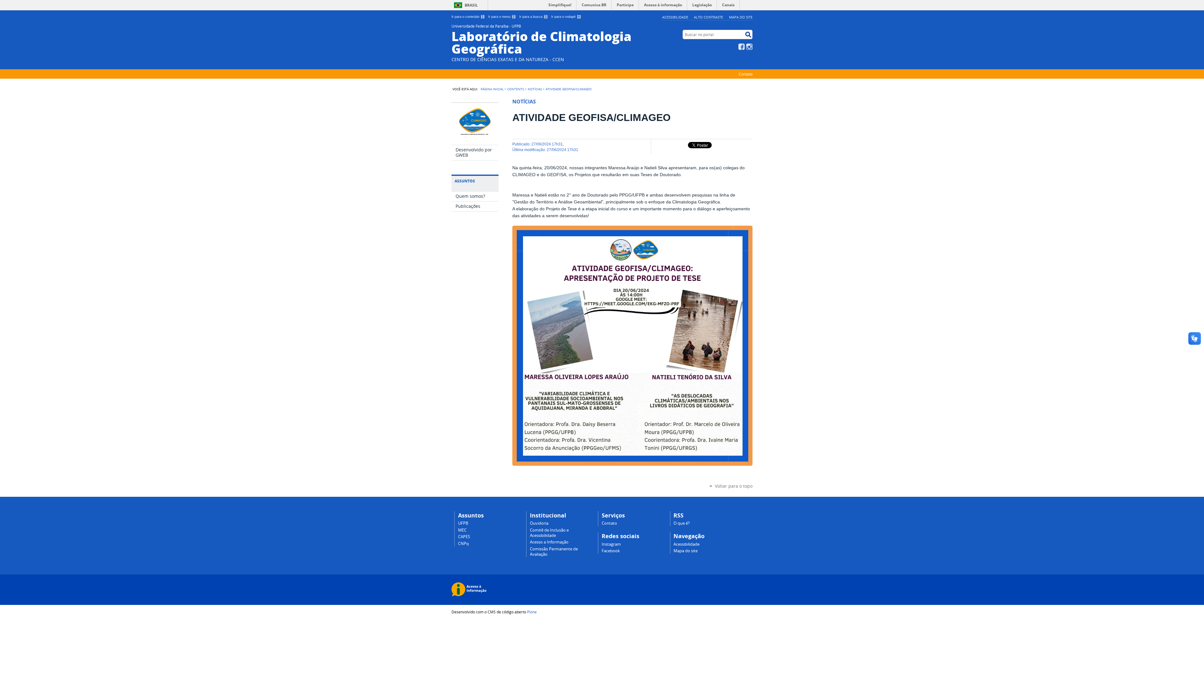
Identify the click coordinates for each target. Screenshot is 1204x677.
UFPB (463, 523)
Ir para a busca (533, 16)
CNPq (463, 543)
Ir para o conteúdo (467, 16)
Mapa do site (740, 17)
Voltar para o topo (733, 486)
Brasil (471, 5)
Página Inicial (492, 89)
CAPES (464, 536)
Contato (745, 73)
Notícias (535, 89)
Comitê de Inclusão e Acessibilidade (549, 532)
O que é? (681, 523)
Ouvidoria (539, 523)
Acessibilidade (675, 17)
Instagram (749, 47)
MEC (462, 530)
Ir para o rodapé (565, 16)
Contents (515, 89)
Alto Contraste (708, 17)
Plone (532, 611)
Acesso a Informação (549, 542)
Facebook (741, 47)
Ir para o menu (501, 16)
